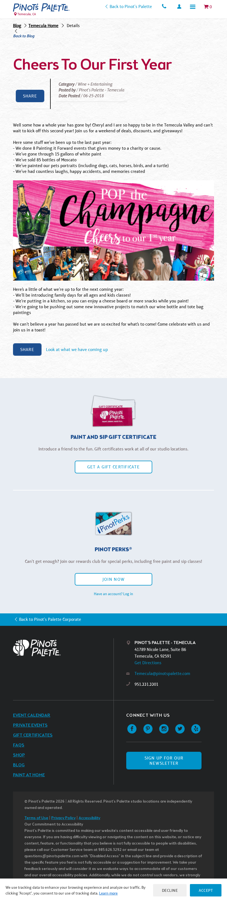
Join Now (113, 579)
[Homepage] (63, 648)
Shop (19, 755)
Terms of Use (36, 818)
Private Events (30, 725)
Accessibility (89, 818)
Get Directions (148, 662)
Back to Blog (23, 36)
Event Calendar (31, 715)
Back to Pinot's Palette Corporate (50, 619)
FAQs (18, 745)
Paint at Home (29, 775)
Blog (17, 25)
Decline (170, 890)
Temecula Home (43, 25)
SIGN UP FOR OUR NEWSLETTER (164, 760)
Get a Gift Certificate (113, 467)
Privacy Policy (63, 818)
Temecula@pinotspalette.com (162, 673)
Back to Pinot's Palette (131, 6)
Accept (206, 890)
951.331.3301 (146, 684)
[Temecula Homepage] (41, 7)
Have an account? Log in (113, 594)
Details (73, 25)
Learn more (108, 893)
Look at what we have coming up (77, 349)
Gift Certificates (33, 735)
